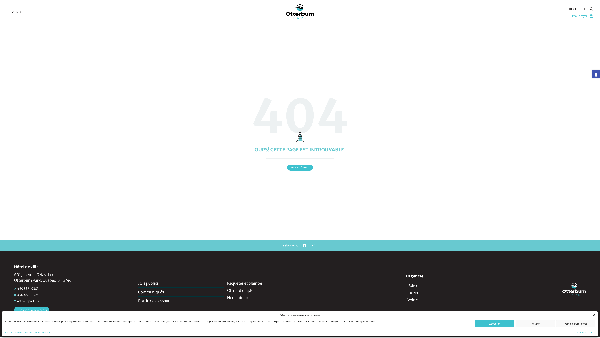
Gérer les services (584, 332)
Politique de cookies (13, 332)
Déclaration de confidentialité (37, 332)
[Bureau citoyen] (591, 16)
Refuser (535, 323)
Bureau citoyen (579, 16)
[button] (596, 74)
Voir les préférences (575, 323)
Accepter (494, 323)
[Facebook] (305, 245)
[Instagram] (313, 245)
